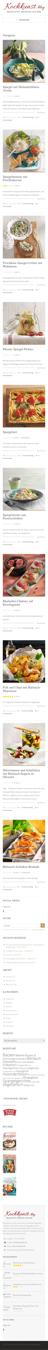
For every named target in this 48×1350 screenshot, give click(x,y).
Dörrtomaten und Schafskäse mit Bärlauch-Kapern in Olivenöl (21, 773)
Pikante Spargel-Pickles (18, 349)
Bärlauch (34, 1058)
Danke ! (9, 955)
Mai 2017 (9, 980)
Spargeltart (10, 432)
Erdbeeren (9, 1065)
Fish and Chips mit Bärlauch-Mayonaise (22, 689)
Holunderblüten (16, 1074)
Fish (30, 1065)
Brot (24, 1058)
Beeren (20, 1055)
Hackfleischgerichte (9, 1071)
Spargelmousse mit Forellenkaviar (15, 178)
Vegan (38, 1082)
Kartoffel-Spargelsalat (22, 1295)
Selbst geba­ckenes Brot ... (16, 958)
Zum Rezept (41, 112)
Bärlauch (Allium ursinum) (16, 962)
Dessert (9, 1006)
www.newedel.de (18, 1246)
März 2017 (10, 984)
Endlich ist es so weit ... (15, 951)
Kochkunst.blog (28, 117)
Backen (9, 1055)
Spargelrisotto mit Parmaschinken (14, 516)
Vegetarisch (13, 1084)
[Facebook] (3, 911)
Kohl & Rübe (40, 1075)
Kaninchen (32, 1075)
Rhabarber (30, 1077)
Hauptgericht (22, 1071)
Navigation (24, 20)
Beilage (9, 1003)
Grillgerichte (33, 1068)
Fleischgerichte (10, 1068)
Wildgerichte (28, 1085)
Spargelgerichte (17, 1081)
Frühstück (22, 1068)
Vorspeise (10, 1026)
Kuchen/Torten (12, 1014)
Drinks (20, 1062)
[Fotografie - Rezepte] (24, 11)
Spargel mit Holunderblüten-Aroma (21, 88)
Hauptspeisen (11, 1010)
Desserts (10, 1061)
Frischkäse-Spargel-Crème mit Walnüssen (22, 264)
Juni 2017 (9, 977)
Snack (8, 1018)
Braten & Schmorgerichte (19, 1057)
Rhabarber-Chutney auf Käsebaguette (18, 603)
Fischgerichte (22, 1065)
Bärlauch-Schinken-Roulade (21, 866)
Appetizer (10, 999)
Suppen (9, 1022)
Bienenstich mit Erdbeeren (24, 1262)
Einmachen (28, 1062)
